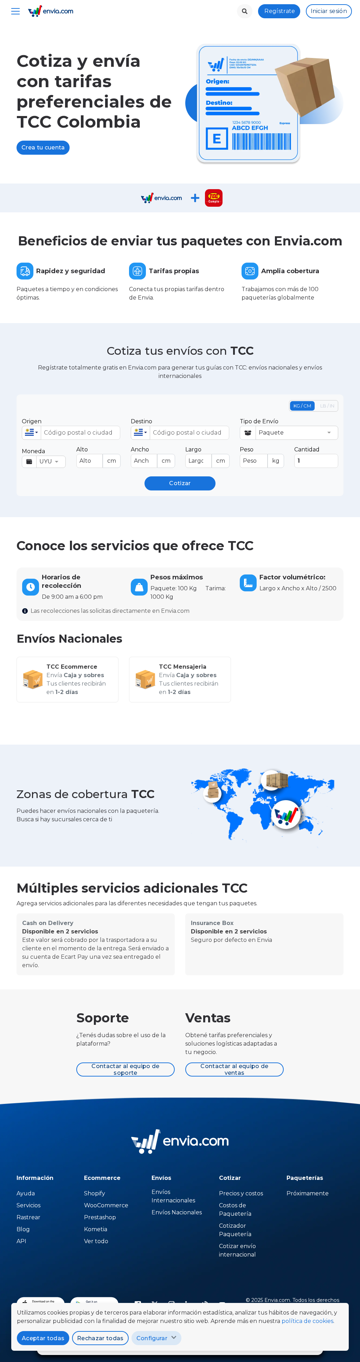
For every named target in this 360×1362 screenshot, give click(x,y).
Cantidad (307, 449)
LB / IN (327, 406)
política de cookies (307, 1321)
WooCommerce (106, 1205)
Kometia (95, 1229)
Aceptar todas (43, 1338)
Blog (23, 1229)
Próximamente (308, 1193)
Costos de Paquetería (235, 1209)
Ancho (151, 455)
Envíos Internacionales (173, 1196)
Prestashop (100, 1217)
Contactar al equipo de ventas (234, 1069)
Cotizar (180, 483)
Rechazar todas (100, 1338)
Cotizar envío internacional (237, 1250)
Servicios (28, 1205)
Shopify (94, 1193)
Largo (205, 455)
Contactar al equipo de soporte (125, 1069)
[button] (31, 433)
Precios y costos (241, 1193)
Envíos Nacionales (177, 1212)
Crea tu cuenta (43, 147)
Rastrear (28, 1217)
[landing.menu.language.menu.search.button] (244, 11)
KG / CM (302, 406)
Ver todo (96, 1241)
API (21, 1241)
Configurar (151, 1338)
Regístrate (279, 11)
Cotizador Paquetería (235, 1230)
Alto (96, 455)
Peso (259, 455)
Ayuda (26, 1193)
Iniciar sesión (329, 11)
